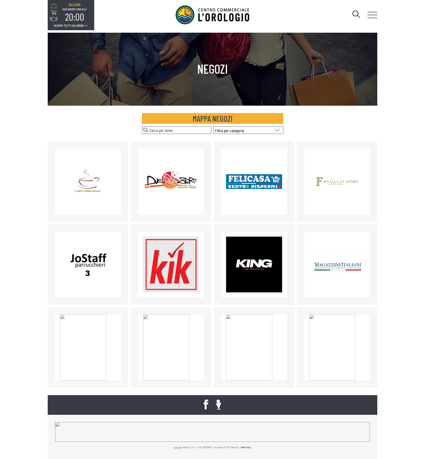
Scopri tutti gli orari (71, 26)
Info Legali (178, 447)
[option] (74, 12)
